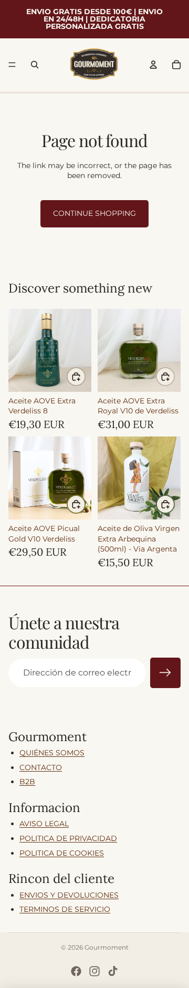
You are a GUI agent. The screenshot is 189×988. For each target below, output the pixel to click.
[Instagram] (94, 971)
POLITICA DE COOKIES (61, 853)
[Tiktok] (113, 971)
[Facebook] (76, 971)
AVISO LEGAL (44, 823)
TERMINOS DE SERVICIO (64, 909)
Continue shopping (94, 213)
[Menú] (12, 65)
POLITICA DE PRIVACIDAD (68, 838)
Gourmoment (107, 947)
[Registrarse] (165, 673)
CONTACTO (40, 767)
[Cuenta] (153, 64)
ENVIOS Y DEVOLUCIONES (69, 895)
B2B (27, 781)
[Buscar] (34, 64)
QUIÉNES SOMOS (52, 752)
